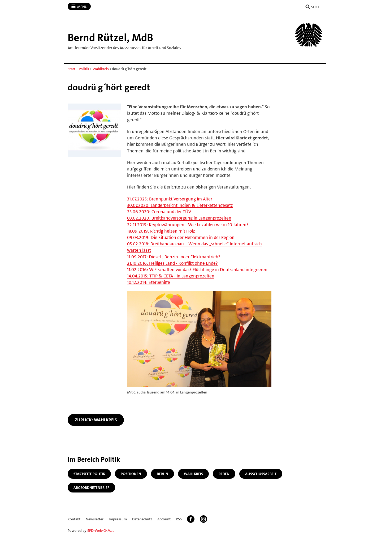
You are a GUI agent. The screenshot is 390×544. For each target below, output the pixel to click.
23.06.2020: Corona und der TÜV (159, 212)
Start (71, 68)
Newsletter (94, 519)
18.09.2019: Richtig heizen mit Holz (161, 231)
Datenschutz (142, 519)
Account (164, 519)
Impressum (118, 519)
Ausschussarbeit (260, 473)
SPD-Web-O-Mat (100, 530)
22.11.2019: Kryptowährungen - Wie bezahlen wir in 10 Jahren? (188, 225)
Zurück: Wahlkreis (96, 420)
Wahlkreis (101, 68)
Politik (84, 68)
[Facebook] (190, 519)
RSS (179, 519)
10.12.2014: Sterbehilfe (148, 282)
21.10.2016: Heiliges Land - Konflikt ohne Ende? (172, 263)
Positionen (131, 473)
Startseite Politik (89, 473)
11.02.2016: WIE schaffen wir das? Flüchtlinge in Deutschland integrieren (197, 269)
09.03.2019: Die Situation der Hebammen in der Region (181, 237)
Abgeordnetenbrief (91, 487)
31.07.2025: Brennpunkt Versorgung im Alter (169, 199)
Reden (224, 473)
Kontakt (74, 519)
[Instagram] (203, 519)
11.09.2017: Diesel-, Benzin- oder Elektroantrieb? (173, 257)
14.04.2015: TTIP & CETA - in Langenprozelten (170, 276)
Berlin (162, 473)
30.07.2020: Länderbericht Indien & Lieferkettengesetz (180, 205)
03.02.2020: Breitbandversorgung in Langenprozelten (179, 218)
